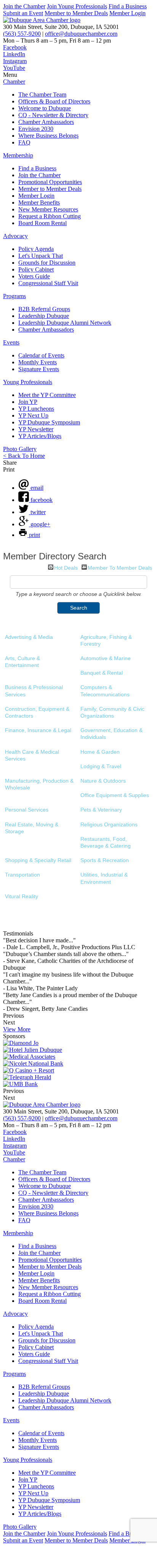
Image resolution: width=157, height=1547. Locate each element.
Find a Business (128, 6)
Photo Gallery (20, 449)
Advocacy (15, 236)
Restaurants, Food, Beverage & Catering (105, 842)
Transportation (22, 875)
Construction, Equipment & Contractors (37, 712)
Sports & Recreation (104, 860)
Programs (14, 296)
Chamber (14, 81)
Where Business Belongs (48, 135)
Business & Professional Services (34, 690)
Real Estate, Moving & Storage (31, 827)
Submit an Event (23, 13)
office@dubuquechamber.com (81, 33)
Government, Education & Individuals (111, 733)
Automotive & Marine (105, 658)
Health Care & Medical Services (32, 755)
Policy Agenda (36, 249)
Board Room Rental (42, 223)
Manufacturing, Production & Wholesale (39, 784)
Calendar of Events (41, 355)
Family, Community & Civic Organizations (112, 712)
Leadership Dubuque (43, 316)
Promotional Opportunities (50, 182)
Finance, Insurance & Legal (38, 730)
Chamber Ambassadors (46, 122)
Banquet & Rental (101, 673)
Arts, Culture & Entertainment (22, 661)
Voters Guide (34, 276)
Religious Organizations (109, 824)
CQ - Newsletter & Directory (53, 115)
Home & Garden (100, 752)
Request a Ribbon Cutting (49, 216)
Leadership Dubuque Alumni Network (64, 322)
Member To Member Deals (120, 567)
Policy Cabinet (36, 269)
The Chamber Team (42, 94)
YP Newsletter (35, 429)
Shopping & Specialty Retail (38, 860)
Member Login (127, 13)
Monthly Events (37, 362)
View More (16, 1029)
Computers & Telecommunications (105, 690)
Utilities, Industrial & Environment (104, 878)
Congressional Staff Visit (48, 283)
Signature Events (38, 369)
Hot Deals (66, 567)
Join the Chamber (24, 6)
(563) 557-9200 (22, 33)
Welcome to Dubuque (44, 108)
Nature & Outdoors (103, 781)
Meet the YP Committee (47, 395)
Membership (18, 155)
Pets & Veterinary (101, 810)
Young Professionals (27, 382)
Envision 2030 (35, 128)
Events (11, 342)
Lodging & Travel (100, 766)
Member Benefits (39, 202)
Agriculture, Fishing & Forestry (106, 640)
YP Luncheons (36, 408)
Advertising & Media (29, 637)
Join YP (27, 402)
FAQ (24, 142)
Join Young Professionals (77, 6)
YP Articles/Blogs (39, 436)
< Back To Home (24, 456)
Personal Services (26, 810)
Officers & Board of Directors (54, 101)
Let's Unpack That (40, 256)
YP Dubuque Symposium (49, 422)
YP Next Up (33, 415)
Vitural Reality (21, 896)
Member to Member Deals (76, 13)
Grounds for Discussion (46, 262)
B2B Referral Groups (44, 309)
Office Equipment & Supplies (114, 795)
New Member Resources (48, 209)
